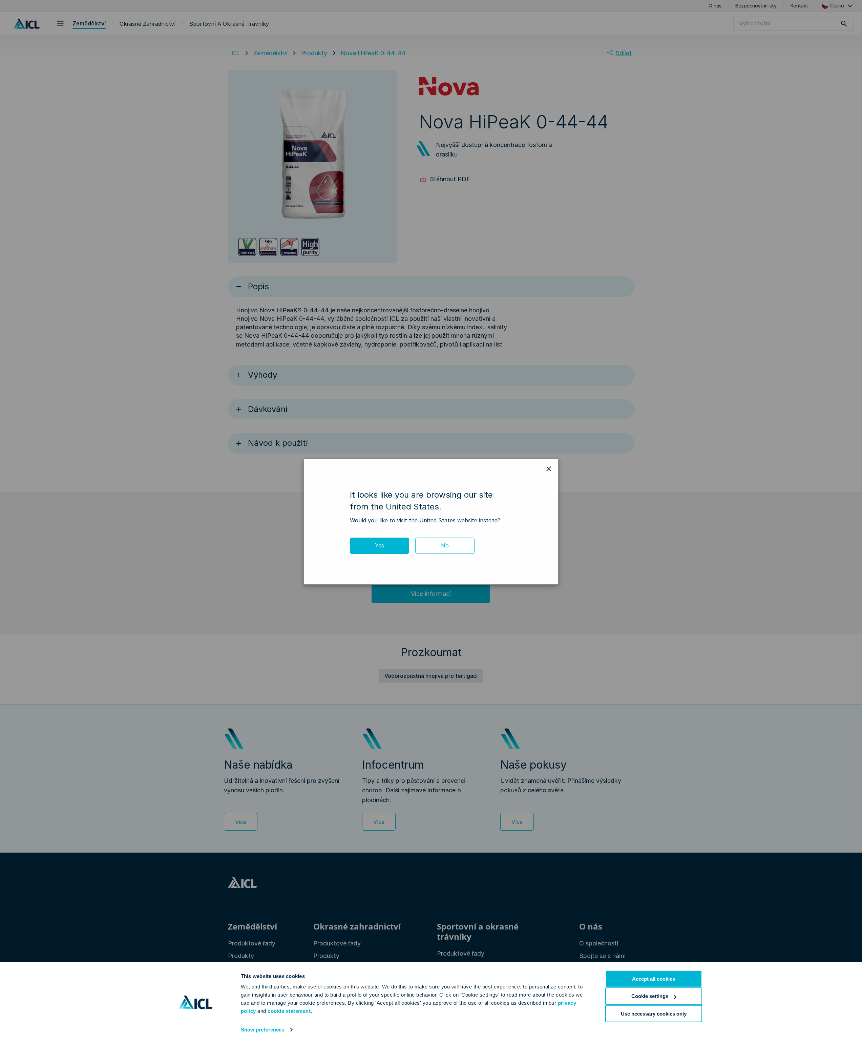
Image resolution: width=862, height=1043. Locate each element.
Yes (379, 545)
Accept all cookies (653, 979)
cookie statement (289, 1011)
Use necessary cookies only (654, 1013)
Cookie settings (649, 996)
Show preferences (263, 1029)
